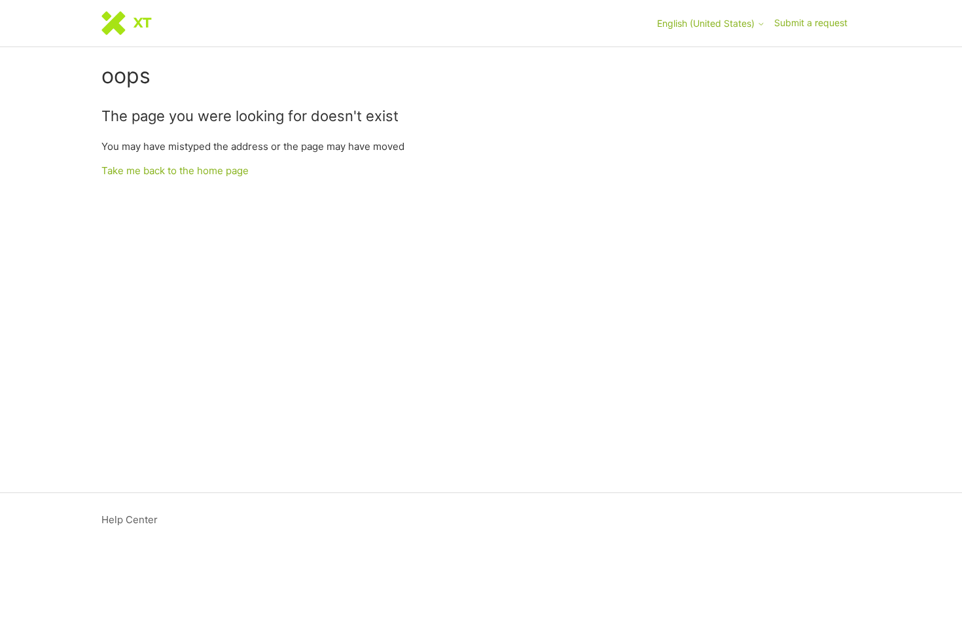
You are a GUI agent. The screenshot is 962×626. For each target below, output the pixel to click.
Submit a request (810, 22)
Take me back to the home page (175, 170)
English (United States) (707, 23)
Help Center (129, 519)
